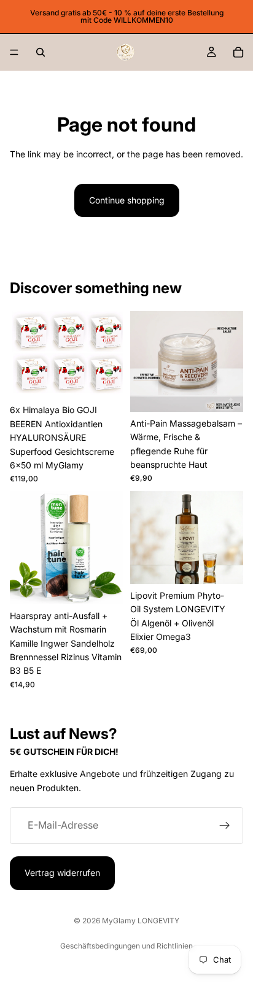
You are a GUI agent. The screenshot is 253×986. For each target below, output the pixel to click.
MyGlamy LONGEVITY (140, 920)
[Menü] (14, 52)
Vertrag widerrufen (62, 872)
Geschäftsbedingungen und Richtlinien (126, 945)
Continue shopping (127, 200)
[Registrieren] (225, 825)
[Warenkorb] (238, 52)
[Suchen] (40, 52)
